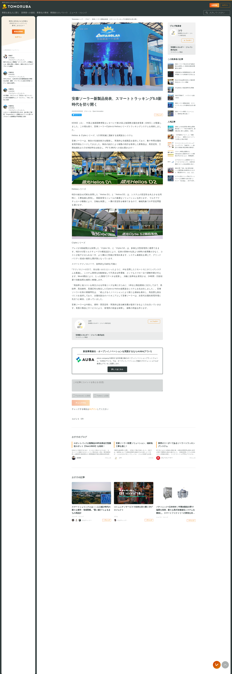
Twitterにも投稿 (103, 396)
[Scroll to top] (225, 664)
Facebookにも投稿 (83, 396)
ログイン (93, 409)
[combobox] (216, 12)
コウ (89, 321)
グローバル (87, 111)
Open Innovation (98, 111)
